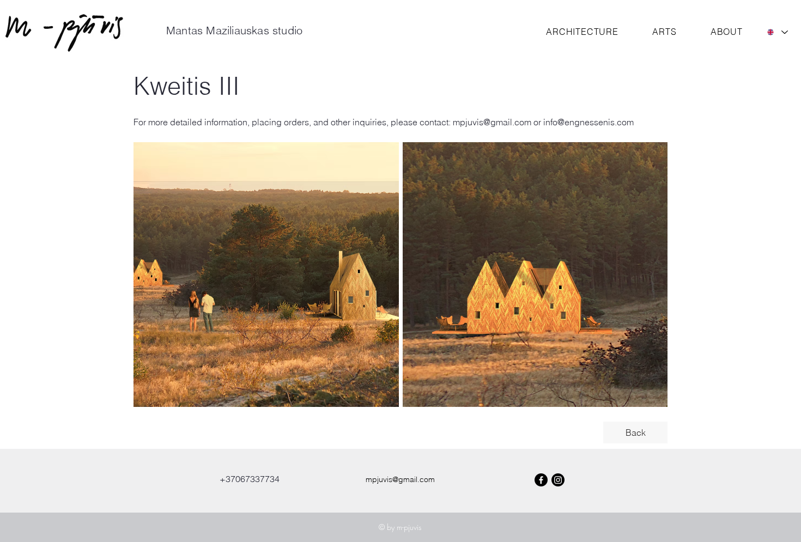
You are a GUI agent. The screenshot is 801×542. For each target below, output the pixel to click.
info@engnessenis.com (588, 122)
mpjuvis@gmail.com (492, 122)
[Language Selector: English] (777, 32)
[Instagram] (558, 479)
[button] (582, 31)
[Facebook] (541, 479)
